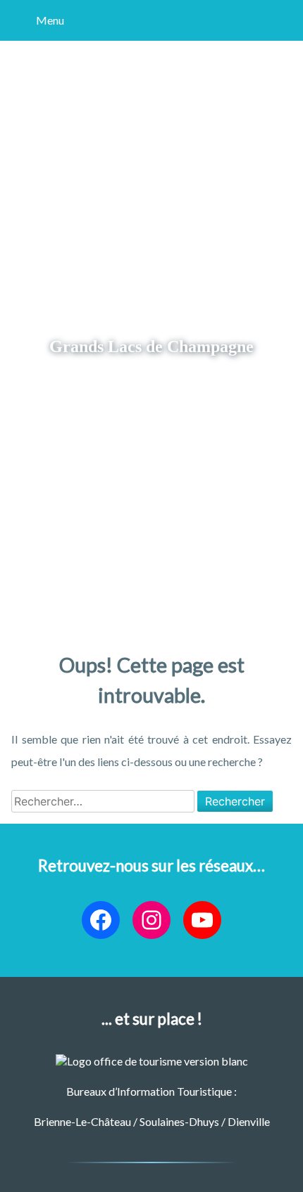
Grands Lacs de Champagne (151, 346)
